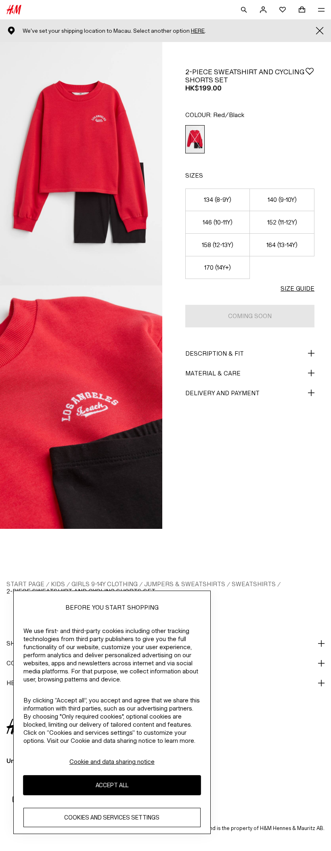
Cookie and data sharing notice (112, 761)
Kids (58, 584)
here (198, 31)
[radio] (195, 139)
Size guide (297, 288)
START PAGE (25, 584)
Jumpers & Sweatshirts (184, 584)
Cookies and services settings (111, 817)
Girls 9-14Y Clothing (104, 584)
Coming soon (250, 315)
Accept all (112, 785)
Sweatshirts (254, 584)
